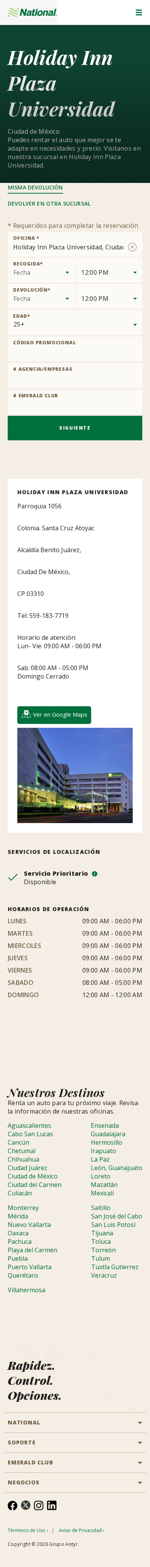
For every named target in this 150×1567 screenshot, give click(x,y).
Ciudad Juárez (27, 1168)
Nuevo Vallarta (29, 1224)
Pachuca (20, 1241)
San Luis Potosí (113, 1224)
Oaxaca (18, 1233)
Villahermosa (26, 1290)
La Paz (100, 1159)
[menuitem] (12, 1505)
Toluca (101, 1241)
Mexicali (102, 1193)
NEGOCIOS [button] (23, 1482)
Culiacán (20, 1193)
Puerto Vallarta (30, 1267)
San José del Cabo (116, 1216)
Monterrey (23, 1207)
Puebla (18, 1258)
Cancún (18, 1142)
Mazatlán (104, 1184)
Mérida (18, 1216)
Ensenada (105, 1125)
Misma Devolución (35, 187)
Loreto (100, 1176)
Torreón (103, 1250)
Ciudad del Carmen (35, 1184)
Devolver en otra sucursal (49, 203)
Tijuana (102, 1233)
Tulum (100, 1258)
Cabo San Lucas (30, 1134)
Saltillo (100, 1207)
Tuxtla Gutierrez (114, 1267)
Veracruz (104, 1275)
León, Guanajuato (116, 1168)
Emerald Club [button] (30, 1462)
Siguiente (74, 428)
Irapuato (103, 1151)
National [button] (24, 1422)
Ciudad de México (33, 1176)
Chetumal (21, 1151)
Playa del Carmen (32, 1250)
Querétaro (23, 1275)
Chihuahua (23, 1159)
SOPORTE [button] (22, 1442)
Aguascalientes (29, 1125)
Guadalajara (108, 1134)
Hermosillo (106, 1142)
